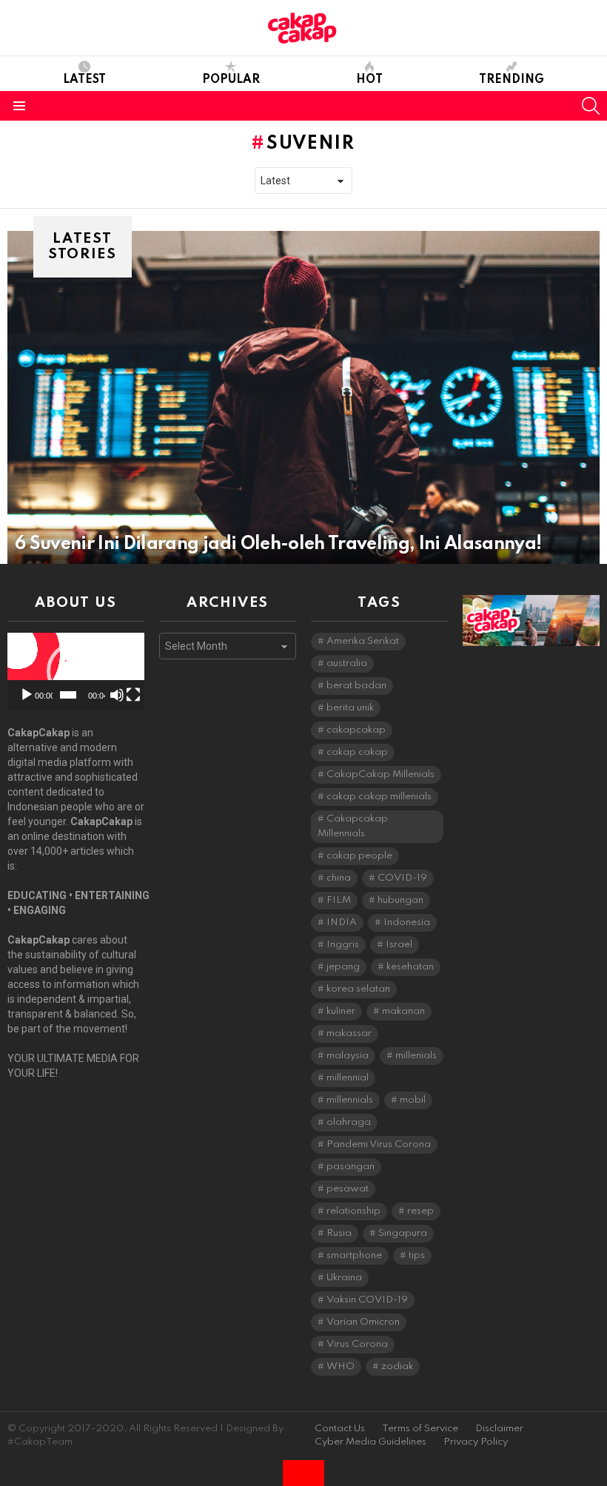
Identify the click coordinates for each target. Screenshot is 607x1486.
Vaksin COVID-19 (367, 1300)
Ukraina (344, 1277)
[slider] (68, 695)
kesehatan (410, 967)
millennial (347, 1078)
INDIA (341, 922)
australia (346, 663)
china (338, 878)
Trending (511, 80)
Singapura (402, 1233)
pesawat (347, 1189)
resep (420, 1211)
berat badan (356, 685)
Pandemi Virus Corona (378, 1144)
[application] (75, 671)
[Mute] (117, 694)
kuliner (340, 1011)
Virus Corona (357, 1344)
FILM (338, 900)
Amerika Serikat (362, 641)
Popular (231, 80)
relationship (353, 1211)
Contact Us (340, 1428)
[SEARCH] (591, 106)
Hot (369, 80)
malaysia (347, 1055)
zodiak (397, 1366)
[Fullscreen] (133, 694)
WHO (340, 1366)
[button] (76, 671)
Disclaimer (499, 1428)
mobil (413, 1100)
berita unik (350, 708)
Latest (84, 80)
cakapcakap (356, 730)
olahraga (348, 1122)
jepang (343, 967)
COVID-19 (402, 878)
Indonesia (406, 922)
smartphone (354, 1255)
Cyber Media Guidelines (370, 1442)
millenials (416, 1055)
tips (417, 1255)
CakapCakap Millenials (380, 774)
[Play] (26, 694)
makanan (403, 1011)
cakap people (359, 856)
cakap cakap (357, 752)
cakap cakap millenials (379, 796)
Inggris (342, 944)
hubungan (400, 900)
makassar (349, 1033)
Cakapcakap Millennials (353, 826)
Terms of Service (420, 1428)
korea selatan (358, 989)
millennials (349, 1100)
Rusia (339, 1233)
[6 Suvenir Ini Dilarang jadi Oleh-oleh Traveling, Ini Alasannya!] (303, 397)
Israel (399, 944)
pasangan (350, 1166)
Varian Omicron (363, 1322)
